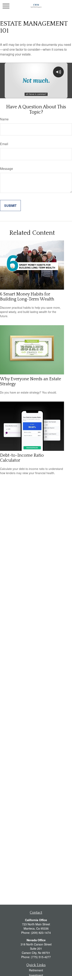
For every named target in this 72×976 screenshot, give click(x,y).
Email (4, 143)
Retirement (36, 970)
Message (6, 168)
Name (4, 119)
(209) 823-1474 (41, 933)
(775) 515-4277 (41, 957)
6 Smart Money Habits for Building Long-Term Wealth (27, 297)
